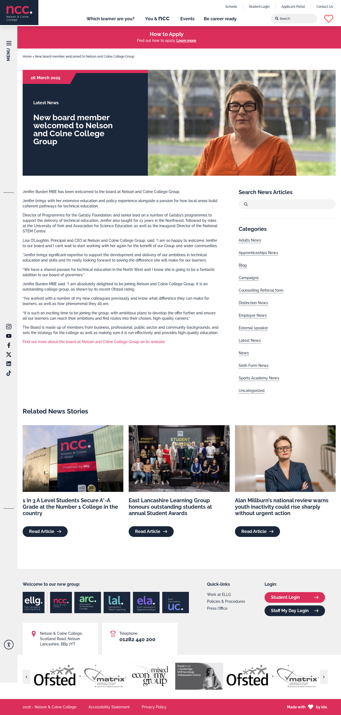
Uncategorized (252, 390)
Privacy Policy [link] (154, 707)
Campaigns (249, 278)
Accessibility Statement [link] (109, 707)
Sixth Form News (254, 365)
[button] (328, 18)
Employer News (253, 315)
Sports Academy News (259, 378)
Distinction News (253, 303)
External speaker (253, 328)
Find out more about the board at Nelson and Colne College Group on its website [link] (94, 342)
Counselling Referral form (261, 290)
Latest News (250, 340)
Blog (243, 265)
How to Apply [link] (167, 34)
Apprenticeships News (258, 253)
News (244, 353)
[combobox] (294, 18)
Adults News (250, 240)
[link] (19, 12)
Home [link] (27, 56)
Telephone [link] (128, 633)
